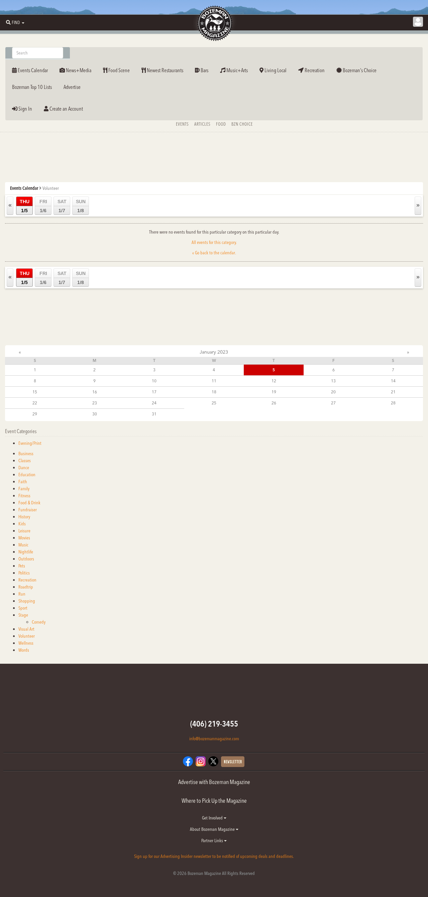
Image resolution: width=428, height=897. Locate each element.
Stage (23, 615)
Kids (22, 524)
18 (214, 391)
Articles (202, 124)
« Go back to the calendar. (214, 253)
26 (274, 402)
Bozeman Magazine (214, 23)
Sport (22, 608)
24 (154, 402)
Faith (22, 482)
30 (94, 413)
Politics (24, 573)
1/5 (24, 206)
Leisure (24, 531)
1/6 (43, 206)
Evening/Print (29, 443)
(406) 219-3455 (214, 724)
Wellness (25, 643)
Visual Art (26, 629)
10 (154, 380)
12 (274, 380)
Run (21, 594)
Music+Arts (236, 70)
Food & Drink (29, 503)
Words (23, 650)
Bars (204, 70)
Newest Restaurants (164, 70)
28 (393, 402)
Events (182, 124)
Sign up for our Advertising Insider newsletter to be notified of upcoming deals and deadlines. (214, 856)
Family (23, 489)
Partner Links (212, 841)
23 (94, 402)
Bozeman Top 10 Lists (32, 87)
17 (154, 391)
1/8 (81, 206)
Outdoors (26, 559)
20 (333, 391)
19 (274, 391)
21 (393, 391)
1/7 (62, 206)
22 (34, 402)
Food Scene (118, 70)
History (24, 517)
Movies (24, 538)
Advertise (72, 87)
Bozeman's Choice (359, 70)
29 (34, 413)
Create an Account (65, 108)
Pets (21, 566)
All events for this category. (214, 242)
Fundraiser (27, 510)
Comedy (38, 622)
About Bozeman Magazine (213, 829)
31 (154, 413)
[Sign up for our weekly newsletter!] (232, 761)
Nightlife (25, 552)
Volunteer (26, 636)
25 (214, 402)
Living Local (275, 70)
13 (333, 380)
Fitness (24, 496)
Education (26, 475)
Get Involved (213, 818)
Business (25, 454)
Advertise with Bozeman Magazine (214, 782)
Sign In (24, 108)
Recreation (314, 70)
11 (214, 380)
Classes (24, 461)
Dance (23, 468)
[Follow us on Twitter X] (213, 761)
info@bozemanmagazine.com (214, 739)
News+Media (78, 70)
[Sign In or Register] (418, 22)
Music (23, 545)
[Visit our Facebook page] (188, 761)
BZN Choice (242, 124)
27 (333, 402)
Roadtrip (25, 587)
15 (34, 391)
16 (94, 391)
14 (393, 380)
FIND (16, 22)
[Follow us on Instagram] (201, 761)
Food (221, 124)
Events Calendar (32, 70)
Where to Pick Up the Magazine (214, 800)
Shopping (26, 601)
